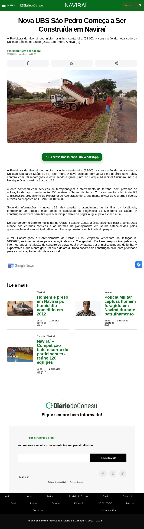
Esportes (56, 503)
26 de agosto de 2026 (41, 323)
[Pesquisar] (140, 5)
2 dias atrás (122, 321)
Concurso (37, 510)
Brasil (13, 503)
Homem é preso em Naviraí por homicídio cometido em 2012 (52, 305)
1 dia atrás (54, 321)
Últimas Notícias (109, 510)
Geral (105, 496)
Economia (128, 496)
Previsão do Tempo (78, 496)
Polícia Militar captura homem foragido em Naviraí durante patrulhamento (120, 305)
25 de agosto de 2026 (109, 323)
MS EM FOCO (105, 503)
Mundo (129, 503)
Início (7, 496)
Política (34, 503)
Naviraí (76, 5)
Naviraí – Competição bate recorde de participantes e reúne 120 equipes (52, 352)
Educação (79, 503)
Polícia (50, 496)
